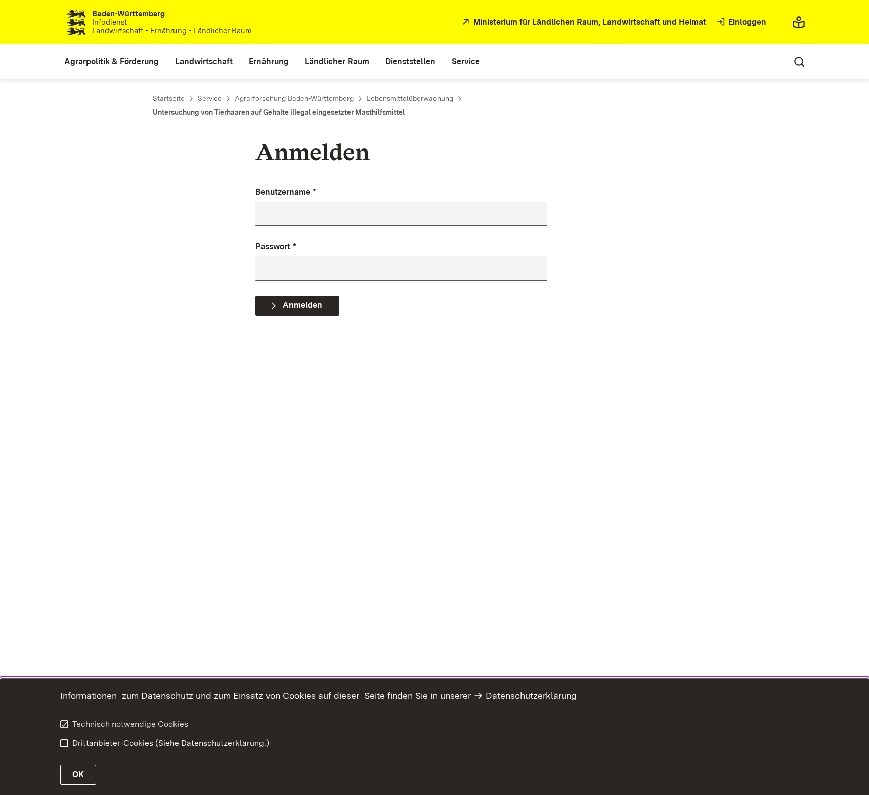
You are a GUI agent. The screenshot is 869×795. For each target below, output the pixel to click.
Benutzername (285, 192)
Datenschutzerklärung (531, 695)
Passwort (275, 246)
